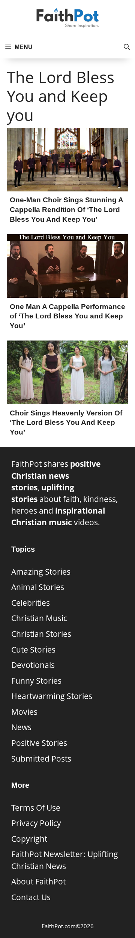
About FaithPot (38, 881)
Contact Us (31, 897)
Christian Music (39, 618)
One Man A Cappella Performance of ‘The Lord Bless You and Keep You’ (67, 316)
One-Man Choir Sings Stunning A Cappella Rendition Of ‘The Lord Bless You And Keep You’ (66, 209)
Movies (24, 711)
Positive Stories (39, 743)
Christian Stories (41, 634)
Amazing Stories (40, 571)
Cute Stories (33, 649)
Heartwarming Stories (51, 696)
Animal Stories (37, 587)
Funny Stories (36, 680)
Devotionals (33, 665)
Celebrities (30, 602)
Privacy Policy (36, 823)
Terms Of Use (35, 807)
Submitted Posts (41, 758)
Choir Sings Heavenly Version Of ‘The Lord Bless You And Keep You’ (66, 422)
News (21, 727)
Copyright (29, 838)
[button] (126, 47)
